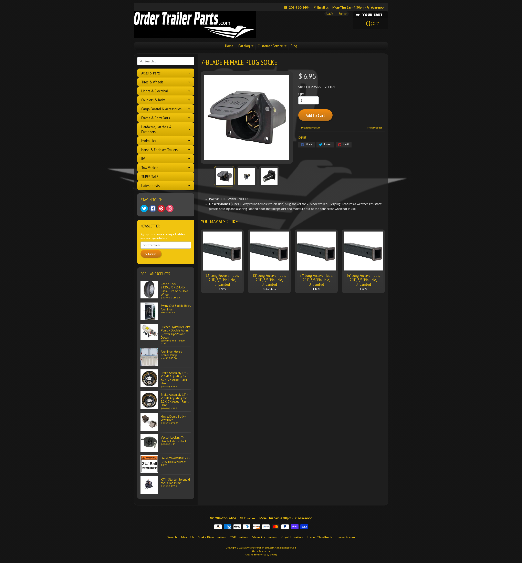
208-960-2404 (297, 7)
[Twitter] (144, 208)
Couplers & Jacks (153, 100)
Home (229, 46)
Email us (321, 7)
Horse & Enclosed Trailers (159, 149)
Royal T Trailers (292, 537)
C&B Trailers (239, 537)
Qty (301, 94)
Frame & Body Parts (155, 118)
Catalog (244, 46)
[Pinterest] (161, 208)
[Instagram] (170, 208)
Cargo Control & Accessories (161, 109)
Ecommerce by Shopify (265, 554)
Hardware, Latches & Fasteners (156, 129)
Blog (294, 46)
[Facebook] (152, 208)
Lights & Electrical (154, 91)
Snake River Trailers (212, 537)
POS (247, 554)
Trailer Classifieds (319, 537)
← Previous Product (309, 127)
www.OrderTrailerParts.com (259, 547)
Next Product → (376, 127)
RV (143, 158)
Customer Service (270, 46)
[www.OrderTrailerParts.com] (195, 24)
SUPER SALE (149, 176)
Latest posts (150, 185)
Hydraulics (148, 140)
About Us (187, 537)
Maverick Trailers (264, 537)
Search (172, 537)
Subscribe (150, 254)
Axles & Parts (150, 73)
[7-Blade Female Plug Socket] (224, 176)
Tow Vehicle (149, 167)
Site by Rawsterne (261, 551)
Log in (329, 13)
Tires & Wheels (152, 82)
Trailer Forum (345, 537)
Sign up (342, 13)
